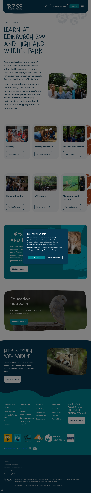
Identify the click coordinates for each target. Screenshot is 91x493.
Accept (36, 257)
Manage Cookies (54, 257)
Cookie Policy (51, 244)
